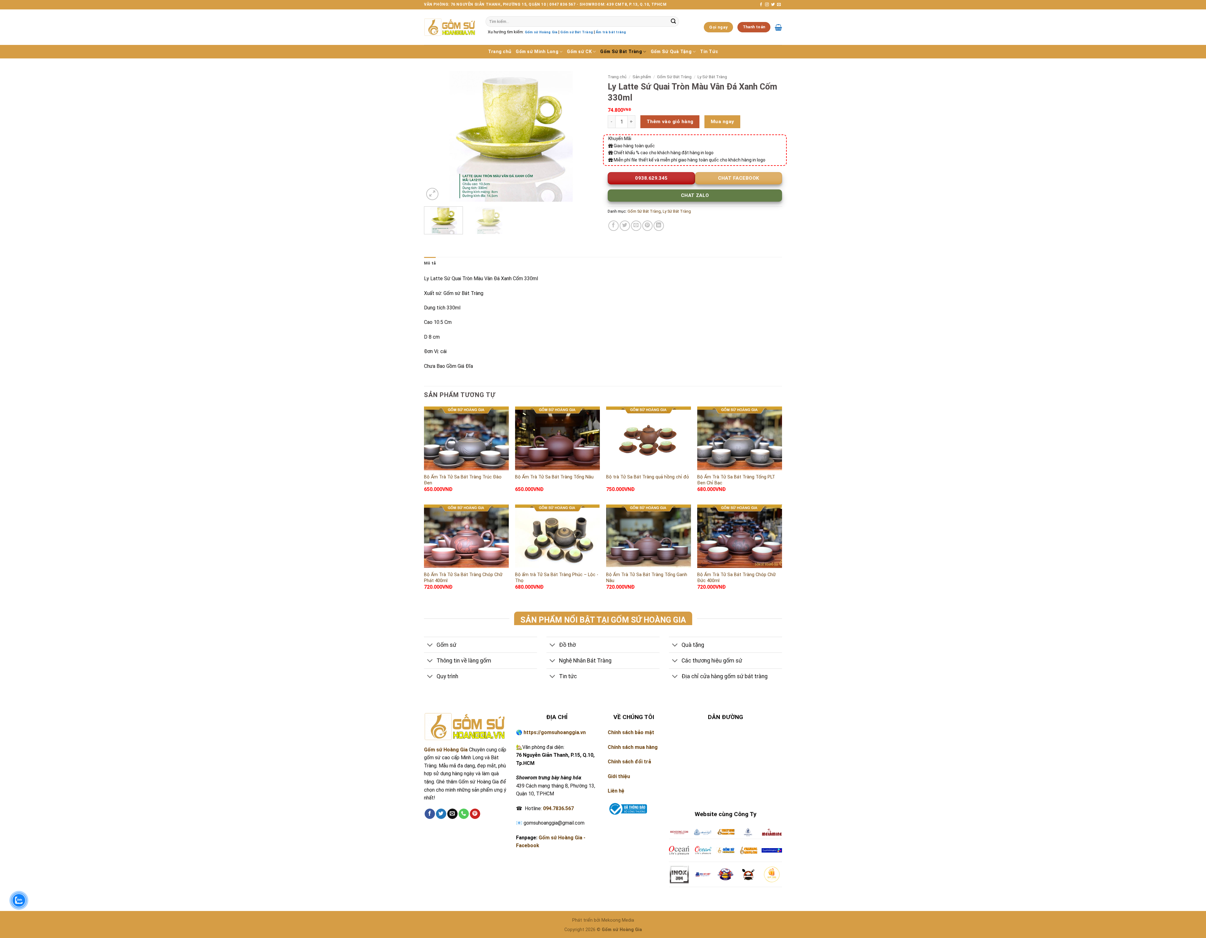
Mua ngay (722, 121)
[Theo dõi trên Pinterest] (475, 814)
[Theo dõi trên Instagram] (767, 5)
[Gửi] (673, 21)
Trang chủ (500, 51)
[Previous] (435, 136)
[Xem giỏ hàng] (778, 27)
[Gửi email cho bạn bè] (636, 226)
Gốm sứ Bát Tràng (576, 32)
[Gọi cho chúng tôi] (464, 814)
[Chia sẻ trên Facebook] (613, 226)
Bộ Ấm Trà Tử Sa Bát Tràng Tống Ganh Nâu (646, 577)
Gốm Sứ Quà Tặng (671, 51)
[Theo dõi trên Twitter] (773, 5)
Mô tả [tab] (430, 263)
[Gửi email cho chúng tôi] (779, 5)
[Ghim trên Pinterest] (647, 226)
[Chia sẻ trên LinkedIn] (659, 226)
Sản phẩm (642, 76)
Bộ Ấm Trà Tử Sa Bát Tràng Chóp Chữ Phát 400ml (463, 577)
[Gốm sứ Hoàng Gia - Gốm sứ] (450, 27)
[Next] (587, 136)
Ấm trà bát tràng (611, 32)
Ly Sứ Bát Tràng (712, 76)
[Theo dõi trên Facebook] (761, 5)
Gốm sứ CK (579, 51)
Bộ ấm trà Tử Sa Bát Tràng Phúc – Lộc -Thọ (556, 577)
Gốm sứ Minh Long (537, 51)
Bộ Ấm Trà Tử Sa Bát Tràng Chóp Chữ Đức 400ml (736, 577)
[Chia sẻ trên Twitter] (625, 226)
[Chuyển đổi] (430, 645)
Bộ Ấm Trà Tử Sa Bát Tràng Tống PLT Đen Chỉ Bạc (736, 480)
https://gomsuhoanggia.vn (555, 732)
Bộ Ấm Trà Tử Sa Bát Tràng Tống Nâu (554, 477)
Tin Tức (709, 51)
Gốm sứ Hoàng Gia (541, 32)
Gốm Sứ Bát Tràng (621, 51)
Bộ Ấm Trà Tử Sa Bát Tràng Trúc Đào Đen (463, 480)
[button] (432, 194)
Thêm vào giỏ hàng (670, 121)
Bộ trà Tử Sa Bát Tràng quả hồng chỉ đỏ (647, 477)
